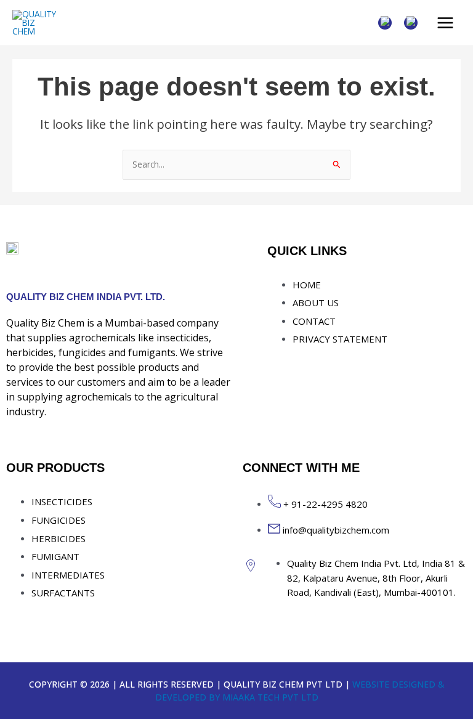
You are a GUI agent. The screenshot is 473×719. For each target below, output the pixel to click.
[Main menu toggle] (445, 23)
